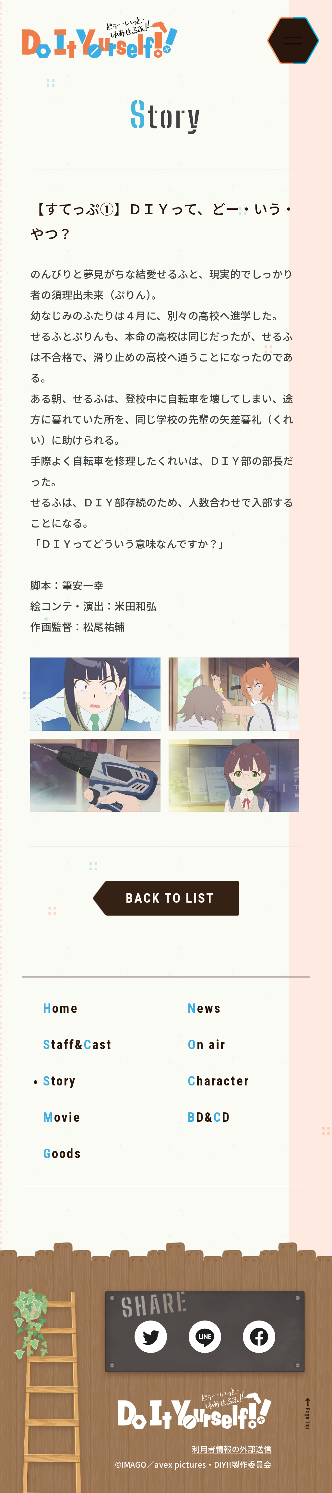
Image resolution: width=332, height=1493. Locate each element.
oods (62, 1153)
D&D (209, 1117)
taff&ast (77, 1044)
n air (207, 1044)
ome (60, 1008)
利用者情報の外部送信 (231, 1448)
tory (60, 1081)
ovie (62, 1117)
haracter (219, 1081)
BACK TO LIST (170, 898)
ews (204, 1008)
